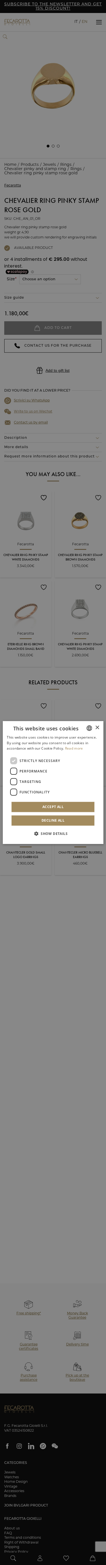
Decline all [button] (53, 820)
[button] (53, 833)
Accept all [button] (53, 806)
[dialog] (53, 782)
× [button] (97, 728)
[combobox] (89, 728)
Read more (74, 748)
